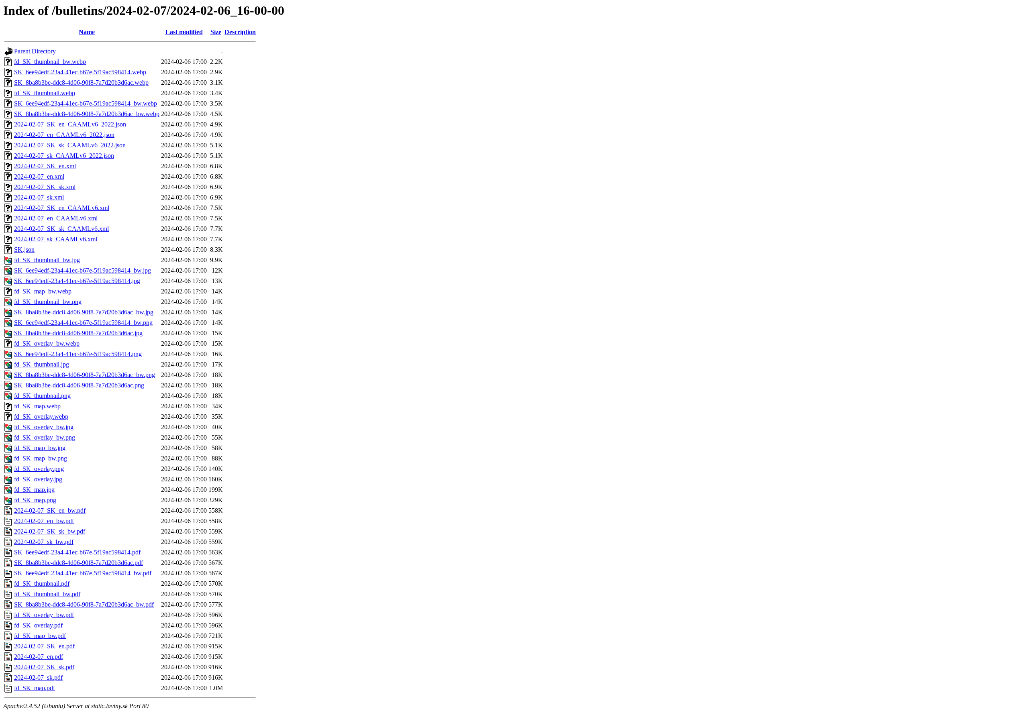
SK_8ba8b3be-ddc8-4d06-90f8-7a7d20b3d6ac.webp (81, 82)
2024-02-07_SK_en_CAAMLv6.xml (61, 207)
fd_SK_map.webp (37, 406)
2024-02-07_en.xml (39, 176)
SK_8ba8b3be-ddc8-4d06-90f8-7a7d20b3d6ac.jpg (78, 333)
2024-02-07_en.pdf (38, 656)
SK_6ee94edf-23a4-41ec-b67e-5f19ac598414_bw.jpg (82, 270)
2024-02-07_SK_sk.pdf (44, 667)
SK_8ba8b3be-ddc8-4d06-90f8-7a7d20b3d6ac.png (79, 385)
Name (87, 32)
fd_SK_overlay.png (39, 468)
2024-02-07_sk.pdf (38, 677)
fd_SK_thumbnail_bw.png (48, 301)
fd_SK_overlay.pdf (38, 625)
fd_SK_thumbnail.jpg (41, 364)
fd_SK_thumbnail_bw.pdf (47, 594)
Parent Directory (35, 51)
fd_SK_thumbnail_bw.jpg (47, 260)
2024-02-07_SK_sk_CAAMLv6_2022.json (70, 145)
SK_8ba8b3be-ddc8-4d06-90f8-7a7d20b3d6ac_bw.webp (86, 113)
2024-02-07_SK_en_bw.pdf (50, 510)
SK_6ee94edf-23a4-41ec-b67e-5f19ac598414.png (78, 353)
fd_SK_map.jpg (34, 489)
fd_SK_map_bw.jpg (39, 447)
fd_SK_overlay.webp (41, 416)
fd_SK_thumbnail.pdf (41, 583)
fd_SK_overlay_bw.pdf (44, 614)
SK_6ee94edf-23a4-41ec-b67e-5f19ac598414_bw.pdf (82, 573)
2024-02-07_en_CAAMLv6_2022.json (64, 134)
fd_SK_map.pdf (34, 687)
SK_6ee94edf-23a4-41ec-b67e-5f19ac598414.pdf (77, 552)
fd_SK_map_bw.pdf (40, 635)
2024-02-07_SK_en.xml (45, 166)
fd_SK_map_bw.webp (42, 291)
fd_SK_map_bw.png (40, 458)
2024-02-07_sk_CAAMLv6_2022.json (64, 155)
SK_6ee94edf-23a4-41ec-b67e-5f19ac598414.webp (80, 72)
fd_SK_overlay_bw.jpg (43, 427)
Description (240, 32)
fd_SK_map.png (35, 500)
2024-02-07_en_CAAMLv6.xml (56, 218)
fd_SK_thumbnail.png (42, 395)
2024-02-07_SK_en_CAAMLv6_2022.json (70, 124)
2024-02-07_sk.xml (39, 197)
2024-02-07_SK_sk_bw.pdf (49, 531)
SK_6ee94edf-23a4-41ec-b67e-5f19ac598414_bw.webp (85, 103)
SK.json (24, 249)
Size (215, 32)
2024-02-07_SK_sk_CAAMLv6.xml (61, 228)
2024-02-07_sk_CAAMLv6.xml (55, 239)
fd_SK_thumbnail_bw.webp (50, 61)
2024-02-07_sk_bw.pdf (43, 541)
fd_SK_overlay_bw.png (44, 437)
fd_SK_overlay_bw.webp (47, 343)
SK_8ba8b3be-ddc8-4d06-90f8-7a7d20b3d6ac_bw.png (84, 374)
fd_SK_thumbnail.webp (44, 93)
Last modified (184, 32)
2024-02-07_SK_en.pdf (44, 646)
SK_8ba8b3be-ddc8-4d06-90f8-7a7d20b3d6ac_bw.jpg (83, 312)
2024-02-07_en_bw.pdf (44, 520)
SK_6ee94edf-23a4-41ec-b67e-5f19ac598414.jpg (77, 280)
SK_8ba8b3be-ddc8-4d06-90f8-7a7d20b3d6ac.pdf (78, 562)
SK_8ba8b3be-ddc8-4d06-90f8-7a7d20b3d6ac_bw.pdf (84, 604)
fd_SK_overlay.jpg (38, 479)
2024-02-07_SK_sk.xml (44, 186)
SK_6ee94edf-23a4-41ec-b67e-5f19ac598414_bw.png (83, 322)
